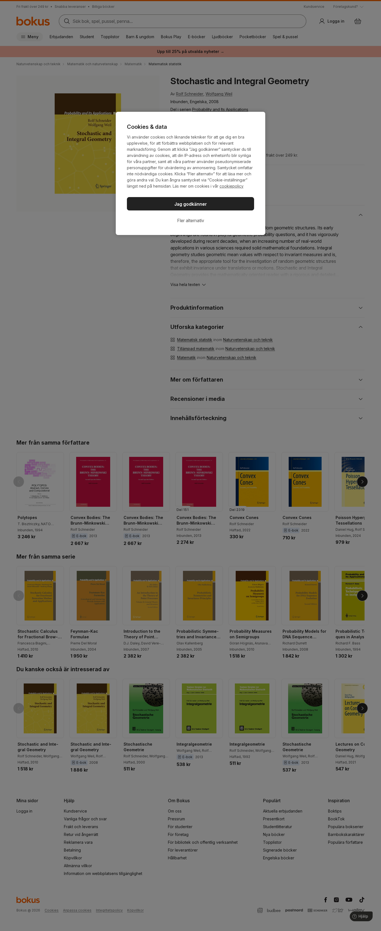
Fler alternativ (190, 220)
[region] (190, 173)
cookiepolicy (231, 186)
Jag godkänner (190, 204)
